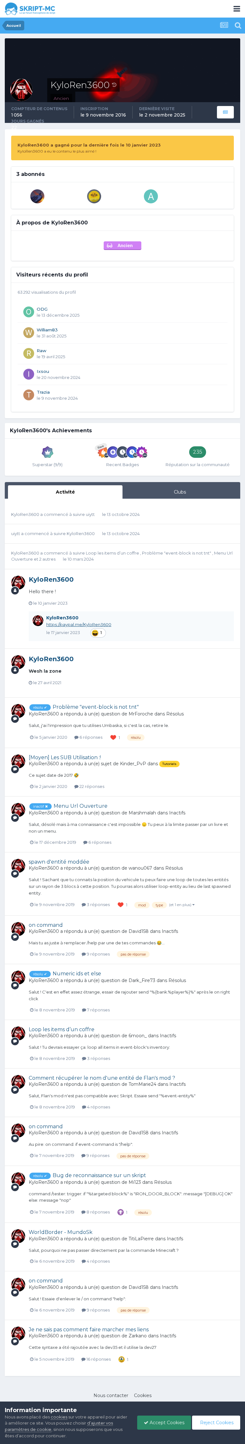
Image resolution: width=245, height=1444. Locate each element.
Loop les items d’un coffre (113, 553)
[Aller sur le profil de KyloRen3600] (18, 583)
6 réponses (90, 737)
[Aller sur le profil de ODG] (28, 311)
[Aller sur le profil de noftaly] (94, 196)
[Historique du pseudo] (114, 84)
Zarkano (138, 1336)
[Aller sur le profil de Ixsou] (28, 374)
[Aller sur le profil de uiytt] (37, 196)
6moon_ (138, 1036)
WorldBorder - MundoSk (61, 1232)
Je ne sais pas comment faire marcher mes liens (89, 1330)
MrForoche (141, 714)
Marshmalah (142, 813)
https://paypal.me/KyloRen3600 (78, 624)
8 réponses (97, 1211)
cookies (59, 1416)
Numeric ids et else (77, 974)
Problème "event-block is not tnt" (177, 553)
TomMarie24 (142, 1084)
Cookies (143, 1395)
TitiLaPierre (141, 1239)
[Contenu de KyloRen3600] (225, 112)
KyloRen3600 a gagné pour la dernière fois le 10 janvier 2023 (89, 144)
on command (46, 925)
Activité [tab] (65, 492)
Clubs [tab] (180, 492)
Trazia (43, 392)
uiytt (90, 514)
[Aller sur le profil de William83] (28, 332)
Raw (41, 350)
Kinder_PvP (133, 764)
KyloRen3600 (25, 514)
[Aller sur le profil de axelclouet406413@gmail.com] (151, 196)
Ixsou (43, 371)
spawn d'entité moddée (59, 862)
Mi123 (135, 1182)
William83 (47, 329)
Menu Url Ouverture (81, 806)
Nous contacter (110, 1395)
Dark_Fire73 (142, 980)
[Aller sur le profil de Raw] (28, 353)
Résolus (175, 714)
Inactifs (177, 813)
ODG (42, 309)
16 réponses (98, 1359)
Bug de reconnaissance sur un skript (99, 1175)
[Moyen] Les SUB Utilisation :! (65, 757)
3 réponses (98, 904)
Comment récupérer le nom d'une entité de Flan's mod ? (102, 1078)
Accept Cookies (166, 1422)
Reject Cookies (216, 1422)
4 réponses (98, 1106)
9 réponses (98, 953)
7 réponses (98, 1009)
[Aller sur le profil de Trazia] (28, 394)
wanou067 (140, 868)
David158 (139, 931)
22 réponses (91, 786)
